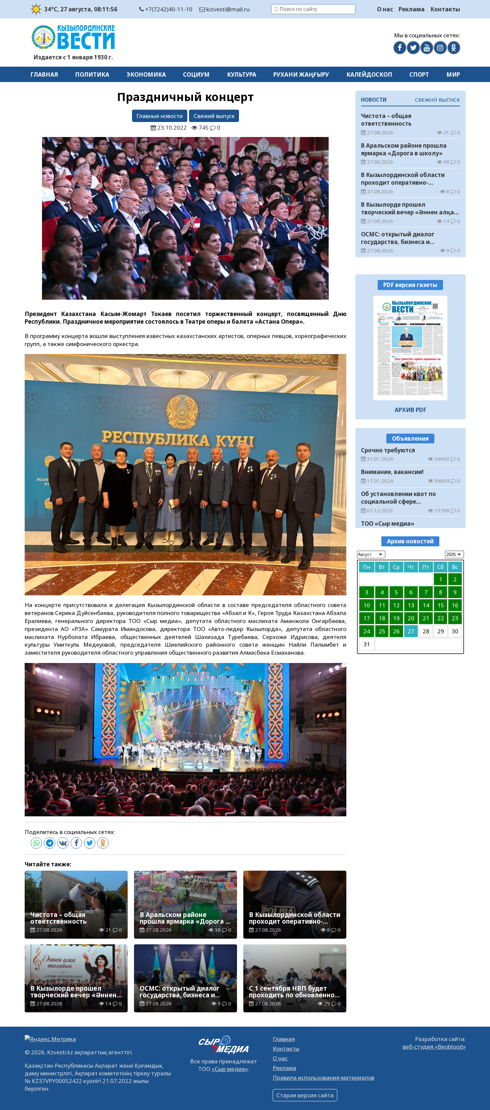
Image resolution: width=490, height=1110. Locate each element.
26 (396, 631)
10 (366, 605)
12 (396, 605)
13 (411, 605)
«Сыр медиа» (230, 1069)
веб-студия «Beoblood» (434, 1046)
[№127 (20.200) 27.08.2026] (410, 348)
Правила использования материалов (323, 1077)
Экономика (146, 74)
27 (411, 631)
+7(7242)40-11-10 (168, 9)
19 (396, 618)
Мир (453, 74)
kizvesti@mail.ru (227, 9)
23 (455, 618)
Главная (44, 74)
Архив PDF (410, 410)
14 (426, 605)
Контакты (445, 9)
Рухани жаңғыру (301, 74)
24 (366, 631)
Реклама (412, 9)
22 (440, 618)
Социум (196, 74)
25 (382, 631)
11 (382, 605)
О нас (385, 9)
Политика (92, 74)
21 (426, 618)
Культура (241, 74)
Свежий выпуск (214, 116)
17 (366, 618)
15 (440, 605)
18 (382, 618)
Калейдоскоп (369, 74)
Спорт (419, 74)
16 (455, 605)
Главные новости (159, 116)
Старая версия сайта (305, 1095)
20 (411, 618)
